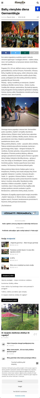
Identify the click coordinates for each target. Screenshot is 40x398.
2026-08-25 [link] (14, 245)
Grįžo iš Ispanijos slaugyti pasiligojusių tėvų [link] (20, 343)
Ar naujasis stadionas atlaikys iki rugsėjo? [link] (14, 295)
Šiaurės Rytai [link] (11, 17)
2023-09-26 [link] (21, 17)
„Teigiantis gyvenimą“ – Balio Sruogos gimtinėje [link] (24, 243)
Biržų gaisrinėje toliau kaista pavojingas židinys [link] (21, 358)
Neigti (20, 386)
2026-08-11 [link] (14, 260)
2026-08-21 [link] (14, 254)
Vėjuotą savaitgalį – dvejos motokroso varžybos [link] (16, 280)
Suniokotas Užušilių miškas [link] (9, 283)
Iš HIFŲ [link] (12, 258)
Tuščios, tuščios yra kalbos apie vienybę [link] (14, 291)
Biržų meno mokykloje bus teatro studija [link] (22, 265)
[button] (37, 363)
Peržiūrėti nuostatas (20, 391)
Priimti (20, 381)
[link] (37, 8)
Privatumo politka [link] (20, 395)
